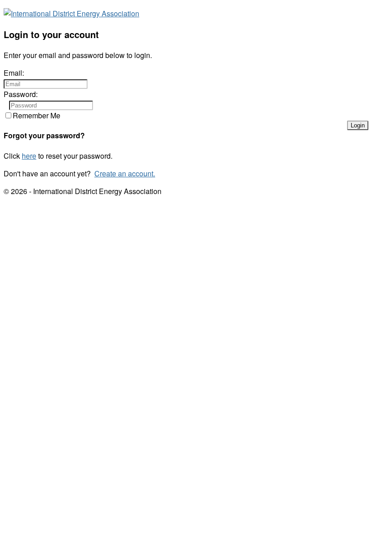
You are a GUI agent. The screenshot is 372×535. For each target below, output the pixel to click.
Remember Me (36, 115)
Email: (14, 73)
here (29, 156)
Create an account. (124, 173)
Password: (21, 94)
